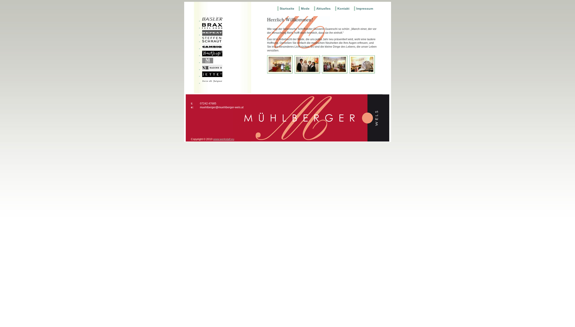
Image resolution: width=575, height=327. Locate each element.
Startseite (287, 8)
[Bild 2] (307, 72)
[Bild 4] (362, 72)
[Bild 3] (335, 72)
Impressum (364, 8)
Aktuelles (323, 8)
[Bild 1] (280, 72)
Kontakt (343, 8)
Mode (305, 8)
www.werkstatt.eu (223, 139)
